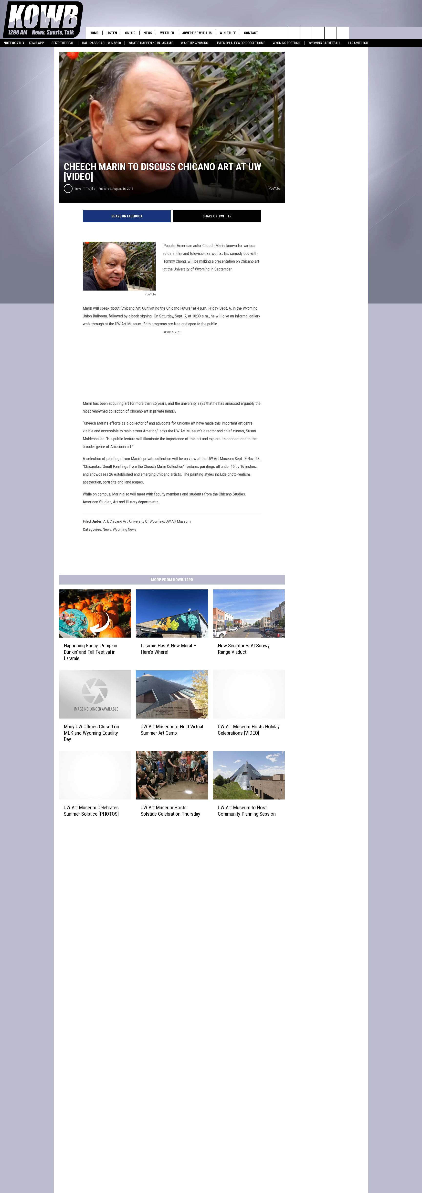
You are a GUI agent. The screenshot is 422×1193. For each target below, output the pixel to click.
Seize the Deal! (63, 43)
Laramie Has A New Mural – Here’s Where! (168, 649)
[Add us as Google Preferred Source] (306, 33)
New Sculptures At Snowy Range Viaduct (244, 649)
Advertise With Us (197, 33)
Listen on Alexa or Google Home (240, 43)
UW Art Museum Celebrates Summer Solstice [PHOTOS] (91, 810)
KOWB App (36, 43)
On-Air (130, 33)
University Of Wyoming (146, 521)
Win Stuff (228, 33)
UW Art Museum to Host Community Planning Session (247, 810)
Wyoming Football (287, 43)
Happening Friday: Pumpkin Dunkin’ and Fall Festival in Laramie (90, 652)
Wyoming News (125, 529)
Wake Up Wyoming (194, 43)
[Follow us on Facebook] (318, 33)
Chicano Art (119, 521)
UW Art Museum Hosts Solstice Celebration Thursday (170, 810)
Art (105, 521)
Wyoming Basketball (324, 43)
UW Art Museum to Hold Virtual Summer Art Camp (172, 729)
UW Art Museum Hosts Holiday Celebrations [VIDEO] (249, 729)
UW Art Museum (178, 521)
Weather (167, 33)
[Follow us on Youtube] (343, 33)
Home (94, 33)
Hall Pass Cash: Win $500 (101, 43)
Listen (111, 33)
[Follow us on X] (331, 33)
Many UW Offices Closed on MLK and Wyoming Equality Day (91, 732)
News (148, 33)
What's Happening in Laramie (150, 43)
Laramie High (358, 43)
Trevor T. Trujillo (84, 189)
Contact (251, 33)
